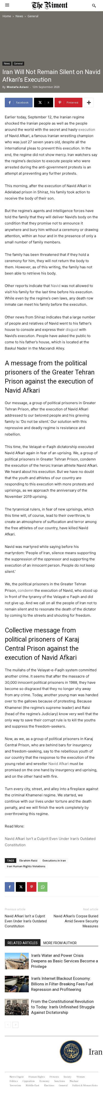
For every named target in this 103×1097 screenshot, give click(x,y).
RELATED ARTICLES (23, 943)
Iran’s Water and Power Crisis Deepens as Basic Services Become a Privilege (64, 961)
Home (7, 16)
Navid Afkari (58, 763)
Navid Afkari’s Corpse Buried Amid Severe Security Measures (76, 921)
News (19, 16)
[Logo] (50, 5)
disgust (72, 329)
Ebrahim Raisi (28, 860)
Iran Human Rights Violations (26, 866)
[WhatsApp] (42, 887)
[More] (89, 102)
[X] (20, 887)
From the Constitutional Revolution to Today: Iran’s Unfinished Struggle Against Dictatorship (63, 1007)
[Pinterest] (31, 887)
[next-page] (15, 1025)
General (33, 16)
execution (86, 129)
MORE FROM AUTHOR (60, 943)
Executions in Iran (54, 860)
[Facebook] (9, 887)
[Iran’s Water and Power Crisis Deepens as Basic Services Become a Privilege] (17, 961)
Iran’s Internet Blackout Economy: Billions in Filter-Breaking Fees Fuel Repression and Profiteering (62, 984)
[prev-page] (8, 1025)
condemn (26, 590)
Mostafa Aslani (18, 87)
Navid (55, 285)
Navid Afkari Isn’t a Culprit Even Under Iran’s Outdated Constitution (26, 921)
